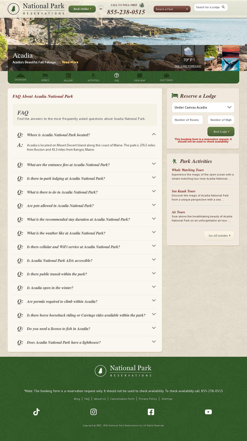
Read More (70, 62)
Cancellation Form (122, 399)
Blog (77, 399)
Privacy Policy (148, 399)
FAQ (87, 399)
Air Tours (178, 212)
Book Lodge (220, 131)
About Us (100, 399)
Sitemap (166, 399)
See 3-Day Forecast (188, 66)
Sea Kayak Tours (183, 191)
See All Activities (218, 235)
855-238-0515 (126, 11)
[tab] (85, 134)
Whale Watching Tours (188, 170)
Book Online (81, 9)
